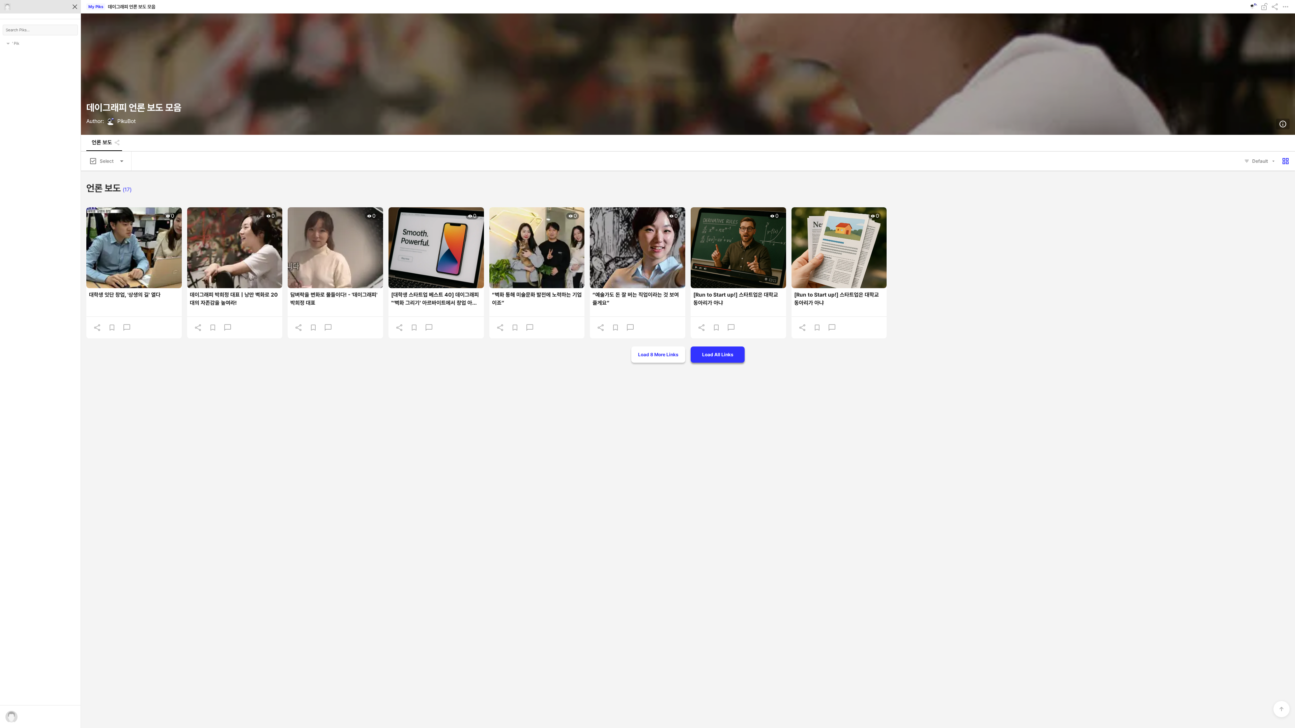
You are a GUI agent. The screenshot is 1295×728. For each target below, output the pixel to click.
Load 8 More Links (658, 354)
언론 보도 (102, 142)
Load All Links (717, 354)
